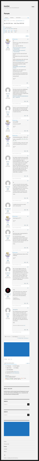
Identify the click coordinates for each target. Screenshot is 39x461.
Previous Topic (21, 338)
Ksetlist (6, 6)
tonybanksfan (8, 208)
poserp (8, 93)
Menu (33, 6)
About (5, 451)
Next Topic (26, 338)
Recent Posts (18, 17)
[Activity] (8, 47)
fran (8, 45)
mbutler (11, 28)
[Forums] (4, 20)
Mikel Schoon (16, 371)
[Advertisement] (16, 349)
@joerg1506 (15, 309)
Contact (5, 449)
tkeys (8, 161)
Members (12, 17)
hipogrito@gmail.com (20, 60)
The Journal (6, 444)
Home (5, 441)
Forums (6, 17)
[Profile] (7, 47)
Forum (5, 446)
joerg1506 (8, 186)
